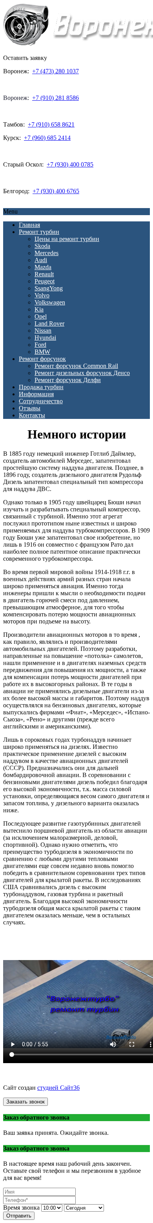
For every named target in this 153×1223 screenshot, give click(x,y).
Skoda (42, 246)
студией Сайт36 (58, 1087)
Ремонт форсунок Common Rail (76, 365)
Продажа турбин (41, 387)
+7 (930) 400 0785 (70, 164)
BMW (42, 351)
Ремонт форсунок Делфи (68, 380)
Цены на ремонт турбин (67, 239)
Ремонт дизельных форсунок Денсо (82, 373)
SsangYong (49, 288)
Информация (36, 394)
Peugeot (45, 281)
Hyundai (45, 337)
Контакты (32, 415)
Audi (41, 260)
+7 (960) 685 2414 (47, 137)
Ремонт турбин (39, 231)
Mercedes (46, 253)
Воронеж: (16, 97)
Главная (29, 224)
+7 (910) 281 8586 (55, 97)
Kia (39, 309)
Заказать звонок (25, 1102)
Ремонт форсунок (42, 358)
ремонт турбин (78, 1074)
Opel (41, 316)
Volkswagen (50, 302)
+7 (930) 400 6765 (56, 191)
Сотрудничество (41, 401)
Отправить (18, 1216)
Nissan (43, 330)
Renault (44, 274)
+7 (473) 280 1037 (55, 71)
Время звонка (21, 1207)
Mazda (43, 267)
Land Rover (49, 323)
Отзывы (29, 408)
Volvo (42, 295)
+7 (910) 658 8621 (51, 124)
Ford (40, 344)
